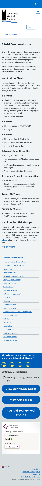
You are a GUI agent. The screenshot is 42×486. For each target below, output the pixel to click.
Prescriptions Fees (9, 273)
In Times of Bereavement (12, 294)
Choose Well (7, 301)
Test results (7, 322)
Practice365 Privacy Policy (31, 472)
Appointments (8, 330)
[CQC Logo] (10, 428)
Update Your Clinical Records (13, 265)
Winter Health (8, 287)
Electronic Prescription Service (13, 276)
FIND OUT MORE (8, 247)
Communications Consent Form (14, 262)
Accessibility (36, 469)
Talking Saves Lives (10, 340)
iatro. (38, 477)
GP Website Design (27, 477)
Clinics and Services (10, 333)
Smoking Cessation (10, 290)
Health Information (10, 35)
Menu (30, 27)
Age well (6, 298)
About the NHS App (10, 315)
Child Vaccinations (9, 283)
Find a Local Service (10, 337)
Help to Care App (9, 305)
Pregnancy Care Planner (11, 280)
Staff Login (36, 474)
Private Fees (7, 269)
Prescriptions (7, 326)
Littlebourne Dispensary (11, 308)
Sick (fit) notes (8, 319)
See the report (10, 447)
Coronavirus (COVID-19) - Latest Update (17, 312)
